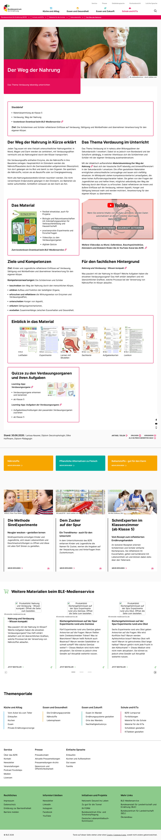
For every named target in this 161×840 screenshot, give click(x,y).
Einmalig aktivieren (103, 228)
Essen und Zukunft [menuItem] (105, 11)
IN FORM (86, 808)
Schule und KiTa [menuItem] (130, 11)
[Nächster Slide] (155, 672)
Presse (104, 3)
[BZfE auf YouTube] (156, 424)
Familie (69, 766)
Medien (7, 774)
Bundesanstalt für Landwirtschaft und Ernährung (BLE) (138, 805)
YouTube (47, 816)
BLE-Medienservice (130, 800)
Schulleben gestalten (135, 728)
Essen (10, 724)
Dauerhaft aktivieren (130, 228)
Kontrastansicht (135, 3)
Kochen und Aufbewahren (78, 758)
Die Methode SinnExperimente (22, 522)
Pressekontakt (42, 755)
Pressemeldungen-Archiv (47, 762)
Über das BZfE (11, 755)
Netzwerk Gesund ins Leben (95, 800)
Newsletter (9, 762)
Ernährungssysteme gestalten (100, 716)
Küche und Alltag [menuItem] (51, 11)
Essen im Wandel (94, 713)
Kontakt (7, 758)
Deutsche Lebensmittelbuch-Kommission (95, 819)
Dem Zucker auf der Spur (70, 522)
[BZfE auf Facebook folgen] (156, 420)
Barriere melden (11, 812)
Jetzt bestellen (15, 667)
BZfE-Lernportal (132, 713)
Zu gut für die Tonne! (92, 804)
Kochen (11, 720)
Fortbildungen (131, 716)
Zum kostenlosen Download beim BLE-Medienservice (38, 250)
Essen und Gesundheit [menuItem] (78, 11)
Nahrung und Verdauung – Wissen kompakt (103, 268)
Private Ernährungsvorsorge (21, 728)
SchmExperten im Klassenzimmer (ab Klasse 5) (127, 524)
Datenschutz (10, 804)
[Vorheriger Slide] (6, 672)
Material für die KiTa (134, 724)
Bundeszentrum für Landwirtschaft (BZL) (137, 812)
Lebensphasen (53, 720)
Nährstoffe (52, 716)
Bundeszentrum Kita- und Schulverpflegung (94, 813)
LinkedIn (47, 804)
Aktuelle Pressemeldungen (47, 758)
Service (94, 3)
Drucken (134, 435)
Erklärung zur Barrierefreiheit (17, 808)
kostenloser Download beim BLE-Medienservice (37, 121)
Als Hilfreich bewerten (141, 438)
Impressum (9, 800)
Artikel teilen (118, 436)
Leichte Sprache (151, 3)
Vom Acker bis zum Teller (20, 713)
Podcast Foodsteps (13, 770)
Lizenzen (8, 777)
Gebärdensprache (118, 3)
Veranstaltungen (11, 766)
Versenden (148, 435)
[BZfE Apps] (156, 427)
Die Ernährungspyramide (58, 713)
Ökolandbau (126, 817)
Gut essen (71, 762)
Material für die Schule (135, 720)
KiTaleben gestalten (134, 731)
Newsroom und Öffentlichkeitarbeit (44, 767)
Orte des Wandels (94, 720)
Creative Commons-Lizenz (116, 835)
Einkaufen (12, 716)
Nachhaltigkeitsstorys (96, 724)
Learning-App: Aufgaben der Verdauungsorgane (35, 404)
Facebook (47, 812)
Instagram (47, 808)
